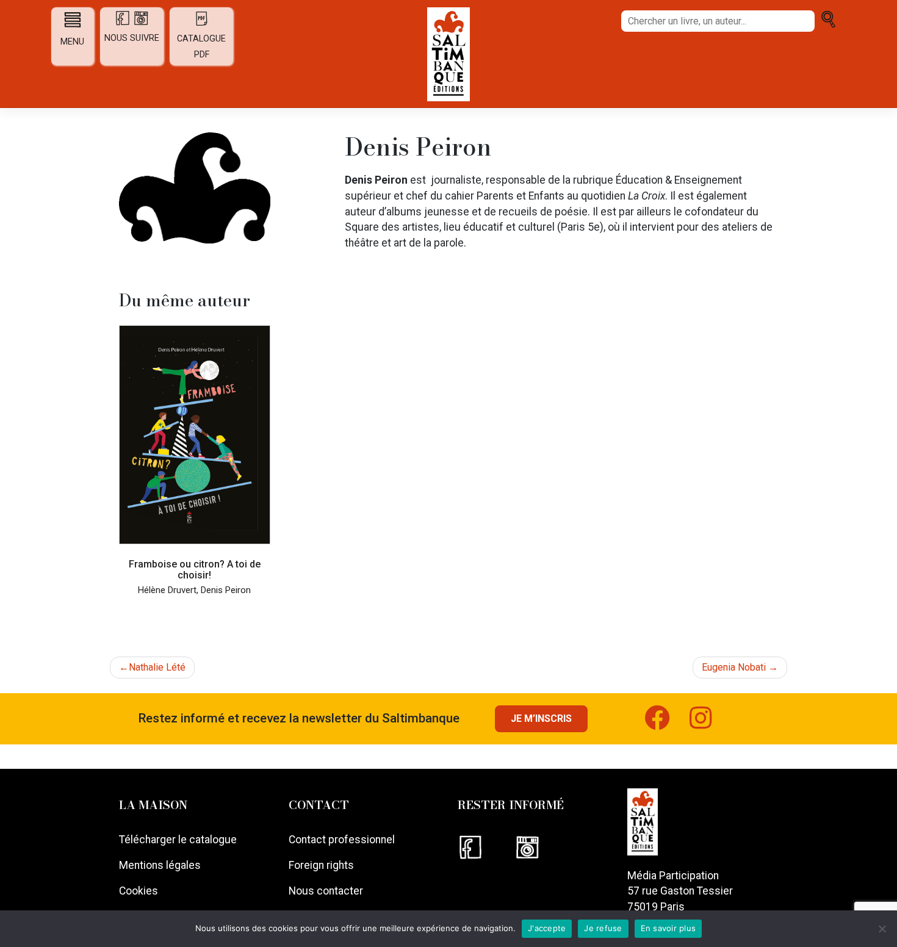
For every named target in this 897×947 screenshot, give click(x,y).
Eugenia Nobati (734, 667)
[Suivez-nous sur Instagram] (710, 724)
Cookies (138, 891)
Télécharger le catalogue (178, 840)
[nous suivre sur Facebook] (124, 23)
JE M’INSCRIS (541, 718)
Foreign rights (321, 865)
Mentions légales (160, 865)
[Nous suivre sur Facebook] (486, 846)
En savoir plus (668, 928)
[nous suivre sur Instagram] (141, 23)
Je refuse (603, 928)
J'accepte (547, 928)
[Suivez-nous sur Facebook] (667, 724)
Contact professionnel (342, 840)
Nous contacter (326, 891)
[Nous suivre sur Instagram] (541, 846)
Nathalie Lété (157, 667)
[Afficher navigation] (72, 19)
